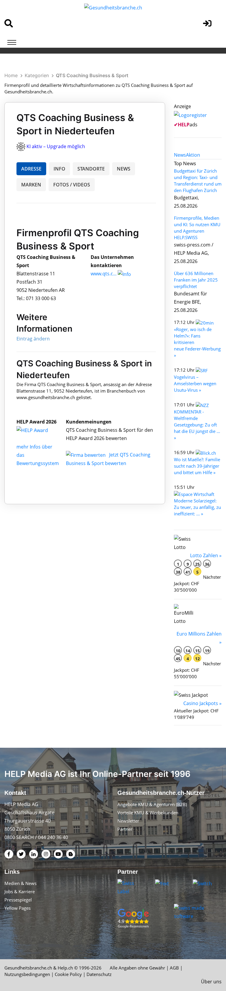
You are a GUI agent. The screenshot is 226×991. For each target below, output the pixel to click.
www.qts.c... (104, 273)
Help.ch (65, 968)
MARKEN (31, 184)
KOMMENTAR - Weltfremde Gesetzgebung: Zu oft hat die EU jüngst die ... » (197, 425)
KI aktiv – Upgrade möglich (55, 146)
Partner (124, 829)
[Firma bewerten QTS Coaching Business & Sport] (86, 454)
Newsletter (128, 821)
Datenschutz (99, 974)
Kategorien (37, 75)
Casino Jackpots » (202, 703)
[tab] (180, 155)
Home (11, 75)
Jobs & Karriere (19, 891)
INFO (59, 169)
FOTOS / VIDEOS (71, 184)
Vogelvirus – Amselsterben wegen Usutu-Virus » (195, 383)
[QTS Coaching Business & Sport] (38, 430)
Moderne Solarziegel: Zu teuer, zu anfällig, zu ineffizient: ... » (197, 507)
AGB (174, 968)
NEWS (123, 169)
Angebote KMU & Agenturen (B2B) (152, 804)
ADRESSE (31, 169)
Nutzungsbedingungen (27, 974)
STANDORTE (91, 169)
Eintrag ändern (33, 338)
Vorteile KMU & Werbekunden (147, 812)
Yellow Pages (17, 908)
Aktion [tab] (193, 155)
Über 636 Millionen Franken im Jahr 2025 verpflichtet (196, 279)
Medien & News (20, 883)
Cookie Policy (68, 974)
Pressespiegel (18, 900)
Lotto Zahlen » (206, 555)
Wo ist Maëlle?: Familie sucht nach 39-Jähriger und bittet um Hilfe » (197, 465)
